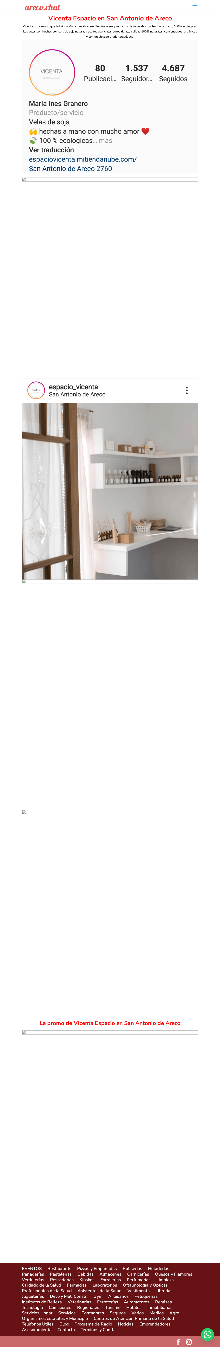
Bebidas (86, 1274)
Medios (157, 1313)
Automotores (136, 1302)
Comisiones (60, 1307)
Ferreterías (107, 1302)
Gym (97, 1296)
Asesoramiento (37, 1330)
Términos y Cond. (97, 1330)
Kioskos (87, 1280)
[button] (207, 1334)
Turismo (113, 1307)
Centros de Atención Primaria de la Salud (134, 1318)
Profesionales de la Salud (47, 1291)
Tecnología (32, 1307)
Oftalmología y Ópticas (145, 1285)
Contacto (66, 1330)
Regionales (88, 1307)
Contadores (92, 1313)
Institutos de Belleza (42, 1302)
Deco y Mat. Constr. (69, 1296)
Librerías (164, 1291)
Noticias (126, 1324)
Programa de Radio (93, 1324)
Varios (137, 1313)
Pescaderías (62, 1280)
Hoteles (134, 1307)
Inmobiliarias (160, 1307)
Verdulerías (33, 1280)
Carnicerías (138, 1274)
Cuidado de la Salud (41, 1285)
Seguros (118, 1313)
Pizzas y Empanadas (97, 1268)
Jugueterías (33, 1296)
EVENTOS (32, 1268)
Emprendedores (155, 1324)
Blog (64, 1324)
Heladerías (158, 1268)
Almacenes (110, 1274)
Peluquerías (146, 1296)
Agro (174, 1313)
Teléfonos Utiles (38, 1324)
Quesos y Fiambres (173, 1274)
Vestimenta (138, 1291)
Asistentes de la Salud (100, 1291)
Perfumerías (139, 1280)
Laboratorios (105, 1285)
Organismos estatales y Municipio (55, 1318)
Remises (163, 1302)
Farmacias (77, 1285)
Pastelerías (61, 1274)
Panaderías (33, 1274)
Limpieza (165, 1280)
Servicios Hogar (37, 1313)
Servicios (67, 1313)
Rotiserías (132, 1268)
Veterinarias (79, 1302)
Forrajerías (110, 1280)
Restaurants (59, 1268)
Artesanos (118, 1296)
